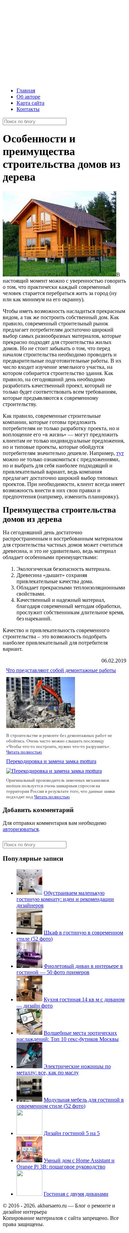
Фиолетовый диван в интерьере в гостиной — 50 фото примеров (70, 969)
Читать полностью (24, 752)
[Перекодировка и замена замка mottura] (54, 771)
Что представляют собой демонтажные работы (61, 670)
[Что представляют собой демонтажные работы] (40, 726)
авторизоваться (21, 829)
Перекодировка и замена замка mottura (51, 761)
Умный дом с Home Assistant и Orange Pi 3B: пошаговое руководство (66, 1164)
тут (120, 453)
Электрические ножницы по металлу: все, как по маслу (64, 1069)
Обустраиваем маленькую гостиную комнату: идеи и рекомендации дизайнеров (65, 899)
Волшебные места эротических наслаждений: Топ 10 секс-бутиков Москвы (68, 1036)
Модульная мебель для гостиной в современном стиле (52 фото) (70, 1103)
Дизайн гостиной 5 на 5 (72, 1133)
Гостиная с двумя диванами (76, 1194)
